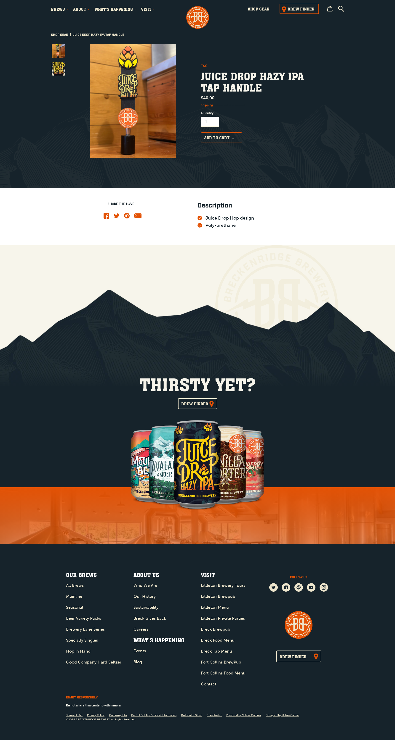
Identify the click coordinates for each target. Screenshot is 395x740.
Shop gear (259, 8)
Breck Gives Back (149, 618)
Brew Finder (301, 8)
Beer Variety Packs (83, 618)
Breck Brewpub (215, 629)
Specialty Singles (82, 640)
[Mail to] (138, 217)
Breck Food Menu (218, 640)
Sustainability (145, 607)
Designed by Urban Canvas (282, 715)
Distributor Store (191, 715)
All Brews (75, 585)
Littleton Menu (215, 607)
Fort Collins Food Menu (223, 673)
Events (139, 650)
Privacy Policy (95, 715)
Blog (137, 661)
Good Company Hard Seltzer (93, 662)
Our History (144, 596)
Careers (140, 629)
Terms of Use (74, 715)
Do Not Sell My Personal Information (153, 715)
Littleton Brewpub (218, 596)
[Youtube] (311, 588)
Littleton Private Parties (223, 618)
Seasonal (74, 607)
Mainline (74, 596)
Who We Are (145, 585)
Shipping (207, 105)
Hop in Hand (78, 651)
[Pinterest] (127, 217)
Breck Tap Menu (216, 651)
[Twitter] (117, 217)
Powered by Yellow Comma (243, 715)
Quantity (207, 113)
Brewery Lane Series (85, 629)
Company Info (118, 715)
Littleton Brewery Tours (223, 585)
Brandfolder (214, 715)
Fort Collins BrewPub (221, 662)
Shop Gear (59, 35)
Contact (208, 684)
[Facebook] (106, 218)
